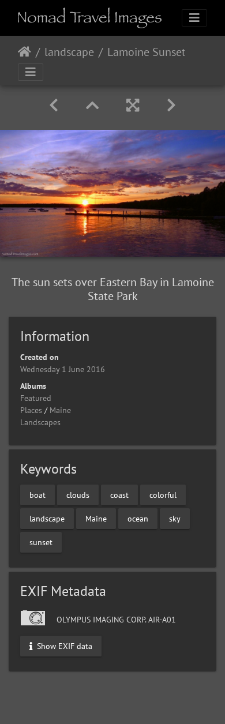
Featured (35, 398)
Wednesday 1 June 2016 (62, 369)
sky (175, 518)
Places (31, 410)
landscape (69, 51)
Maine (60, 410)
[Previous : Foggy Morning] (53, 105)
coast (119, 495)
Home (24, 52)
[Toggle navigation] (194, 18)
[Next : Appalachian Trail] (171, 105)
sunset (40, 542)
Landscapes (40, 422)
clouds (77, 495)
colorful (163, 495)
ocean (137, 518)
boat (37, 495)
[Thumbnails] (92, 105)
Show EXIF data (63, 645)
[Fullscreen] (132, 105)
